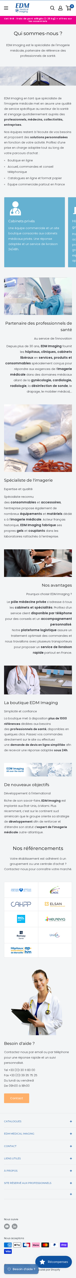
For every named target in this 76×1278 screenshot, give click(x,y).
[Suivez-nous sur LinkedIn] (14, 1226)
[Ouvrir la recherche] (52, 8)
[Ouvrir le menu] (6, 8)
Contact (16, 1098)
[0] (68, 8)
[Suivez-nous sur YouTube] (7, 1226)
